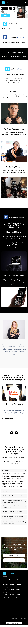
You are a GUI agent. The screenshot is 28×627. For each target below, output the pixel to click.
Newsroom (5, 584)
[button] (11, 432)
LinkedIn (10, 597)
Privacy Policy (23, 618)
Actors (4, 579)
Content (18, 589)
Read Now (5, 15)
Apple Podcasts (6, 600)
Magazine (12, 584)
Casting (16, 579)
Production (11, 589)
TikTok (4, 597)
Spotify (16, 597)
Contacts (19, 584)
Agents (10, 579)
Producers (22, 579)
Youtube (18, 594)
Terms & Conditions (12, 618)
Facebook (5, 594)
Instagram (12, 594)
